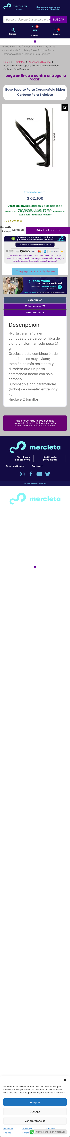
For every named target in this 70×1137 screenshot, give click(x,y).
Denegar (35, 1111)
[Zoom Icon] (65, 107)
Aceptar (35, 1102)
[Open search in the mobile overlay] (35, 19)
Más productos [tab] (35, 313)
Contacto (37, 466)
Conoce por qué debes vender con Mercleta (48, 8)
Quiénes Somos (15, 466)
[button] (65, 1080)
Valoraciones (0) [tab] (35, 306)
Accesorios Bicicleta (35, 46)
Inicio (5, 46)
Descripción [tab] (35, 300)
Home (6, 61)
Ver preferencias (35, 1120)
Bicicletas (15, 46)
